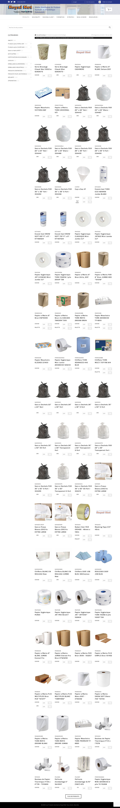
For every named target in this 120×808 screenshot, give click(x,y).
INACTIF (12, 40)
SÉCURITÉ (13, 77)
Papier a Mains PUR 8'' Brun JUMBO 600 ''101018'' (103, 277)
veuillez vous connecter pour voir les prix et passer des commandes (72, 38)
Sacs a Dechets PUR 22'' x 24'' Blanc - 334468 (63, 150)
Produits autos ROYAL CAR (17, 44)
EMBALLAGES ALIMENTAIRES (18, 64)
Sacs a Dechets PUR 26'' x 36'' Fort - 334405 (83, 150)
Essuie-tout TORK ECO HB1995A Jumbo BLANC (102, 191)
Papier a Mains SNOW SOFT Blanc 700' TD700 (102, 696)
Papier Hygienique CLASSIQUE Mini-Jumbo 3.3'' (82, 236)
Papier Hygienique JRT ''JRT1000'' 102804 (82, 614)
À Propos (70, 17)
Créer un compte (107, 2)
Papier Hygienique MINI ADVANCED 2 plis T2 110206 (102, 781)
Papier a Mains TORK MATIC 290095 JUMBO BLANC (61, 742)
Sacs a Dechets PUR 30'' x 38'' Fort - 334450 (43, 191)
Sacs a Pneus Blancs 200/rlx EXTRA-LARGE (101, 488)
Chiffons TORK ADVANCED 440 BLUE (81, 362)
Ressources (93, 17)
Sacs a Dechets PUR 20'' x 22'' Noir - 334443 (83, 110)
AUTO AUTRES (13, 54)
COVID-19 (12, 60)
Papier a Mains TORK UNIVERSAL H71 (62, 110)
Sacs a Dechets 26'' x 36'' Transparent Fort (63, 447)
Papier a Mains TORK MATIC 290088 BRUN (81, 317)
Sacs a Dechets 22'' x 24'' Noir (43, 406)
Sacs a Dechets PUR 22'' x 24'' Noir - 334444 (43, 150)
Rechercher (109, 27)
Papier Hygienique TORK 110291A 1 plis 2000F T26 (63, 277)
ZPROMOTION (13, 80)
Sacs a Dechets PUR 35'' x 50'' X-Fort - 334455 (43, 488)
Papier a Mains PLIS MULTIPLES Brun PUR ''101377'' (43, 696)
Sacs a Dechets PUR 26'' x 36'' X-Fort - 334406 (103, 150)
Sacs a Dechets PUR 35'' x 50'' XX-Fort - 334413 (83, 488)
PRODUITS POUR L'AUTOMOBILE (19, 74)
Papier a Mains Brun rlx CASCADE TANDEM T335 (62, 317)
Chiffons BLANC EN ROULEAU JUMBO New (63, 573)
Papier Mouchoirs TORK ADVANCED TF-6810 (102, 317)
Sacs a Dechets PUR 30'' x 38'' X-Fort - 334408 (63, 191)
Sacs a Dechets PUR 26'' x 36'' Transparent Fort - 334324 (103, 449)
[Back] (10, 22)
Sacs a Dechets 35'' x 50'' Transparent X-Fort (83, 447)
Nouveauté (36, 17)
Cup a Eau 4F (80, 189)
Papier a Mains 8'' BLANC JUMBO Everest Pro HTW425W (42, 657)
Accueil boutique (41, 35)
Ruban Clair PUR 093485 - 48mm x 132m (82, 529)
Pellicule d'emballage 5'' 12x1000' (61, 781)
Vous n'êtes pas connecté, (64, 38)
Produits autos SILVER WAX (18, 47)
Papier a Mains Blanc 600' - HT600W (81, 696)
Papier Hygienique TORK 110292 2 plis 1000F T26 (103, 614)
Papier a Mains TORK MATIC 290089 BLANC (41, 740)
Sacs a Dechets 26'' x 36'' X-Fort (83, 406)
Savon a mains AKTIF (15, 50)
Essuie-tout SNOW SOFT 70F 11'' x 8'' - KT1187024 (62, 236)
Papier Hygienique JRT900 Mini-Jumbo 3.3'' (103, 236)
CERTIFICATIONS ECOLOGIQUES (18, 57)
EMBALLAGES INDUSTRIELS (17, 67)
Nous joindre (81, 17)
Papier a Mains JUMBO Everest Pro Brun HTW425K (63, 655)
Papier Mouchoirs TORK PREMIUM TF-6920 (83, 740)
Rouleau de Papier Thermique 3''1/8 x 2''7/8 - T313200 (42, 781)
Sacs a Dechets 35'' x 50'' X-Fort (103, 406)
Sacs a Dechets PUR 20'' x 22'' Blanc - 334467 (103, 110)
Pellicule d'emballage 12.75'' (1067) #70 (83, 781)
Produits (25, 17)
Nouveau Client (48, 17)
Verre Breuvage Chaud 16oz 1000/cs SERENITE (43, 69)
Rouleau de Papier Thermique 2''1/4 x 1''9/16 (102, 740)
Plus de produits (73, 796)
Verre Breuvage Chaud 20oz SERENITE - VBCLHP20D (61, 70)
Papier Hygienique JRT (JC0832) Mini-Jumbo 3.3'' (43, 277)
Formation (60, 17)
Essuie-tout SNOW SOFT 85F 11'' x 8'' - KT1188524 (42, 236)
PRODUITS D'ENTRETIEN (17, 70)
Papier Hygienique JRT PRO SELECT (62, 613)
